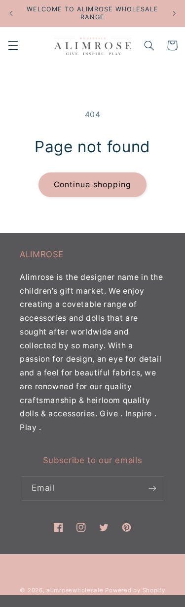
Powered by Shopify (135, 590)
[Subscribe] (152, 488)
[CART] (172, 45)
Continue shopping (92, 184)
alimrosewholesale (75, 590)
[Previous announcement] (11, 13)
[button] (12, 45)
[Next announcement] (174, 13)
